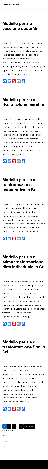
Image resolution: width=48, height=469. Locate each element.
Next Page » (29, 425)
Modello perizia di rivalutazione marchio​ (23, 101)
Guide (4, 435)
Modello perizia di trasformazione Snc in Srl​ (23, 347)
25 (21, 425)
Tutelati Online (10, 4)
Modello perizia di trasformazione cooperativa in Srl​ (19, 184)
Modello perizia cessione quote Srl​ (20, 25)
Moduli (5, 441)
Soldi (4, 446)
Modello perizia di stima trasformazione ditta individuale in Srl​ (23, 262)
